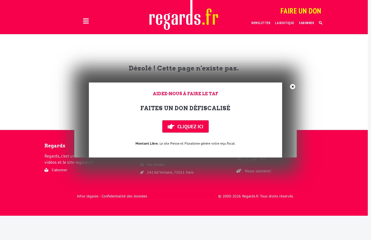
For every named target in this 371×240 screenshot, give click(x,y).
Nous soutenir (258, 171)
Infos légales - (89, 196)
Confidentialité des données (124, 196)
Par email (155, 164)
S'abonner (59, 169)
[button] (321, 23)
